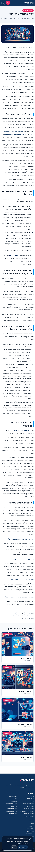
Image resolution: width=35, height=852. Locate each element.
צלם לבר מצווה (22, 135)
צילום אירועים (13, 801)
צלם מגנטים (14, 806)
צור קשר (31, 826)
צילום (32, 801)
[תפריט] (3, 3)
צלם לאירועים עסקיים (28, 804)
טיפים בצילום (30, 799)
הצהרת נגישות (30, 834)
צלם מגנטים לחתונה (17, 132)
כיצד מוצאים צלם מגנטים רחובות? (23, 559)
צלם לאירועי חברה (10, 135)
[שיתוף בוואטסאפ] (28, 614)
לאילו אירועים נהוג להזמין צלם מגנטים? (21, 539)
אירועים (32, 796)
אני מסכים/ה (22, 847)
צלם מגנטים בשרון (29, 816)
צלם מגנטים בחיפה (12, 809)
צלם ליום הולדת (30, 806)
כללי (16, 799)
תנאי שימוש (30, 831)
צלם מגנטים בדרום (29, 809)
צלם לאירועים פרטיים (11, 804)
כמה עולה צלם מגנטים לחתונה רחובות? (21, 579)
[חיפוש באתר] (8, 3)
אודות (32, 824)
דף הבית (31, 48)
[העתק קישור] (14, 614)
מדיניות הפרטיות (23, 843)
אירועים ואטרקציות (12, 796)
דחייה (14, 847)
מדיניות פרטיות (30, 829)
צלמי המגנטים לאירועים (22, 430)
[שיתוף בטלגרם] (18, 614)
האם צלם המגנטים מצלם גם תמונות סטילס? (19, 597)
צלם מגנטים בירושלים (11, 811)
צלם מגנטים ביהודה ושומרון (27, 811)
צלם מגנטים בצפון (12, 814)
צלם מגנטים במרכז (27, 10)
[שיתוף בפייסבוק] (23, 614)
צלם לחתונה (13, 256)
